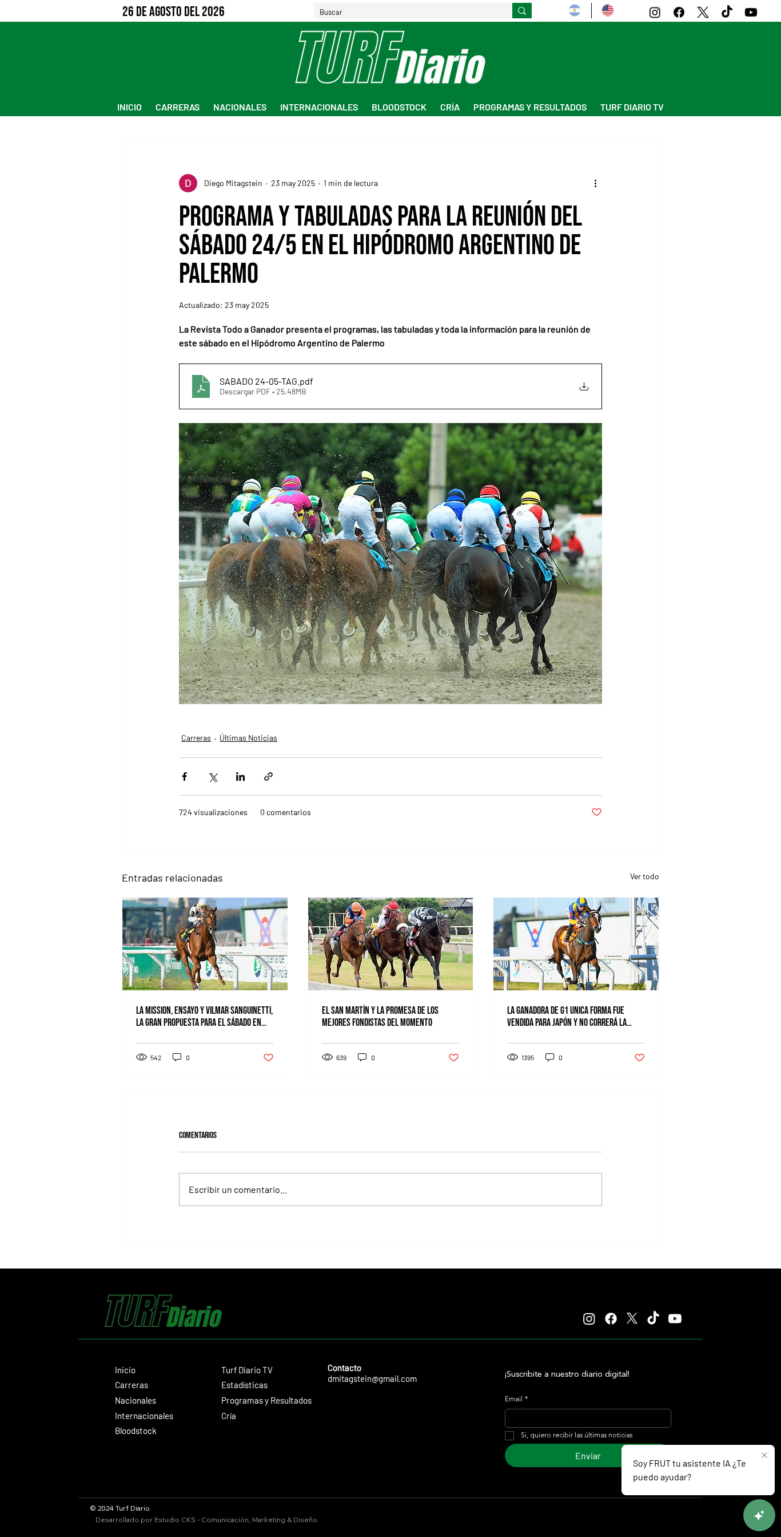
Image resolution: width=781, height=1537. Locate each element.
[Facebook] (679, 12)
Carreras (196, 737)
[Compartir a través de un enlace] (268, 776)
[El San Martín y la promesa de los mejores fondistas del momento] (390, 944)
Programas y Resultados (266, 1400)
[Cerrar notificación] (764, 1456)
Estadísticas (244, 1385)
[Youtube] (751, 12)
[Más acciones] (595, 183)
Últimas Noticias (248, 737)
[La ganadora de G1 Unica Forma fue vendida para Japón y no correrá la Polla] (576, 944)
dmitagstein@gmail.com (372, 1378)
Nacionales (135, 1400)
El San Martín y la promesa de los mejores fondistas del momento (380, 1017)
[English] (607, 10)
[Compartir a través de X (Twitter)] (212, 776)
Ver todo (644, 876)
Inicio (125, 1370)
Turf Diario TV (247, 1370)
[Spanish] (575, 10)
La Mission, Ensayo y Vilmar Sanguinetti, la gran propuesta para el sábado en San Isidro (204, 1017)
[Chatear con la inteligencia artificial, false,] (759, 1515)
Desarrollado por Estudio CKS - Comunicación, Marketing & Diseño (206, 1519)
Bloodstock (136, 1430)
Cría (228, 1415)
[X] (703, 12)
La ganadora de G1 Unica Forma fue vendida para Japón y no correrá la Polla (567, 1017)
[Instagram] (655, 12)
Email (516, 1399)
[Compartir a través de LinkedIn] (240, 776)
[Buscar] (522, 11)
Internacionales (144, 1415)
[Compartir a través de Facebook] (184, 776)
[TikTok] (727, 12)
